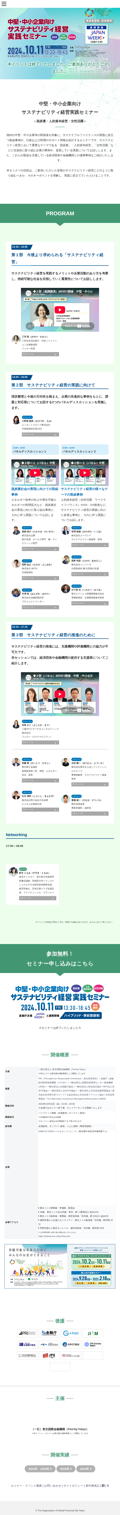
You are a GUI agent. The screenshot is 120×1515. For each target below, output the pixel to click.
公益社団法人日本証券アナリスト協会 (85, 1094)
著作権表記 (92, 1485)
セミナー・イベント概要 (26, 1485)
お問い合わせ (52, 1485)
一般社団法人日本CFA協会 (63, 1090)
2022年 (65, 1468)
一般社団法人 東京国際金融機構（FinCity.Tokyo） (62, 1069)
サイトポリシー (73, 1485)
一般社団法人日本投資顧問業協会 (94, 1090)
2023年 (85, 1468)
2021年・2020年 (39, 1468)
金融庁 (104, 1078)
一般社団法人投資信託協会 (88, 1086)
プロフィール (27, 354)
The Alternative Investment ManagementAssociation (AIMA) (76, 1098)
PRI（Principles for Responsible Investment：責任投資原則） (68, 1078)
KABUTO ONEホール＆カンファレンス (57, 1131)
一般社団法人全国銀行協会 (60, 1086)
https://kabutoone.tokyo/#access (54, 1236)
